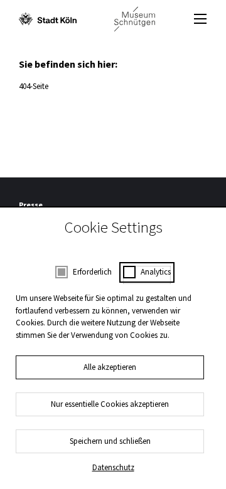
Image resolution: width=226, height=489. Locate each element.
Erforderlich (92, 271)
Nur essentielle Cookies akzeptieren (110, 404)
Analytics (156, 271)
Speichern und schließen (110, 441)
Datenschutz (113, 467)
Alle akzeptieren (109, 367)
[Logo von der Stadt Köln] (48, 19)
